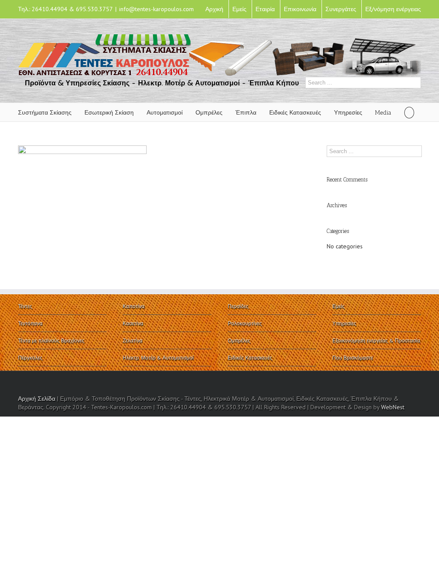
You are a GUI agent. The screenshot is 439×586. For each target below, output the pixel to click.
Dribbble (391, 382)
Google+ (324, 383)
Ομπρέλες (209, 112)
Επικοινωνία (300, 9)
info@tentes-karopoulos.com (156, 9)
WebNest (392, 407)
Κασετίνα (133, 323)
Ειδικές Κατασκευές (295, 112)
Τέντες (25, 306)
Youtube (374, 384)
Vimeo (341, 382)
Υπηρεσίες (348, 112)
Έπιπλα (245, 112)
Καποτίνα (133, 306)
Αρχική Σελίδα (36, 398)
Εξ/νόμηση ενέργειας (393, 9)
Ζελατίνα (132, 340)
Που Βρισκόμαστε (352, 357)
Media (383, 112)
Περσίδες (238, 306)
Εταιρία (265, 9)
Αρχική (214, 9)
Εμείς (239, 9)
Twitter (406, 382)
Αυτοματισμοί (165, 112)
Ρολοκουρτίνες (245, 323)
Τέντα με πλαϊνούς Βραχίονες (51, 340)
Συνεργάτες (340, 9)
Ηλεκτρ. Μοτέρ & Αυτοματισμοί (158, 357)
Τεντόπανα (30, 323)
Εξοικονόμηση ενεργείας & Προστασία (376, 340)
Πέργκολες (30, 357)
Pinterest (357, 383)
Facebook (419, 382)
